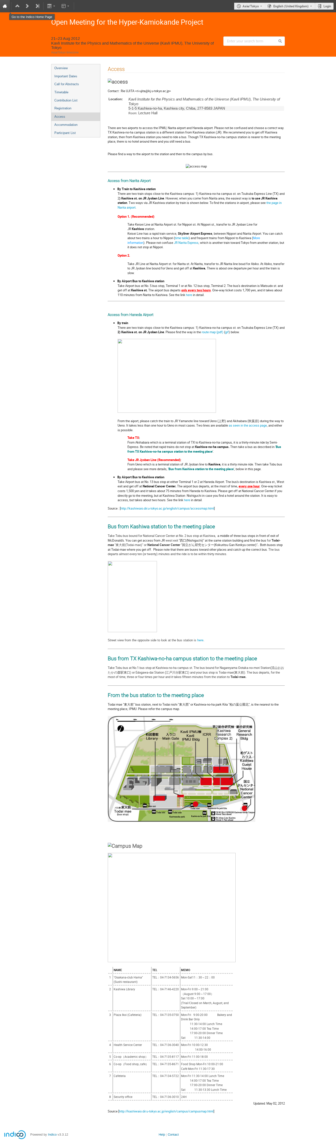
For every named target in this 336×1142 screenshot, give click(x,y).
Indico (52, 1134)
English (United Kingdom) (291, 6)
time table (182, 238)
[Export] (52, 6)
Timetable (61, 92)
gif (227, 332)
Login (327, 6)
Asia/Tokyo (251, 6)
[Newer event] (27, 6)
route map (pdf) (212, 332)
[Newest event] (37, 6)
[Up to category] (17, 6)
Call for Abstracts (66, 84)
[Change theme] (66, 6)
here (189, 295)
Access (59, 116)
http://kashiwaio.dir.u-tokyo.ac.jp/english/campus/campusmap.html (166, 1111)
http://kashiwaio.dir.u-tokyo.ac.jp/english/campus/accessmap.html (167, 508)
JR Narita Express (186, 242)
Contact (173, 1134)
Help (162, 1134)
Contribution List (65, 100)
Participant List (65, 133)
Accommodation (65, 125)
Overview (61, 68)
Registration (62, 108)
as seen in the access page (248, 425)
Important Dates (65, 76)
